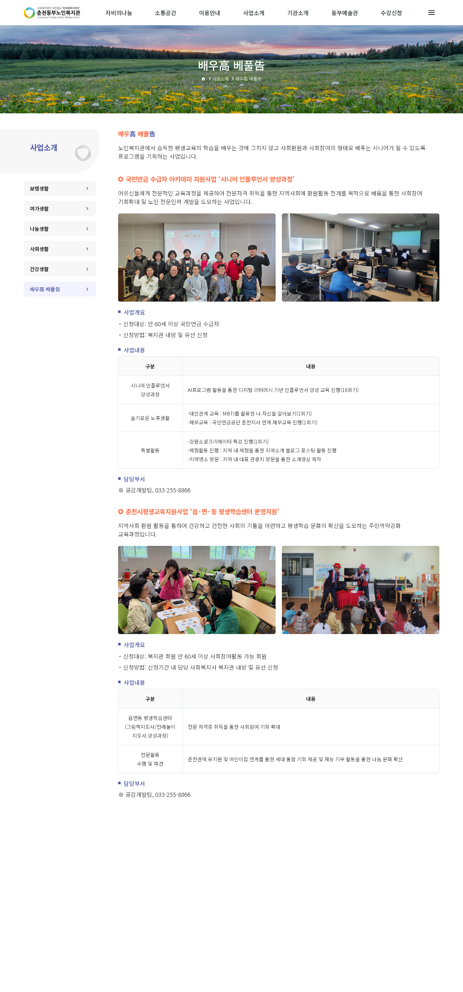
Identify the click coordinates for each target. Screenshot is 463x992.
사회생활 (39, 248)
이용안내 (209, 13)
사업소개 (254, 13)
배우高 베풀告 (45, 289)
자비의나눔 (119, 13)
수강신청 (391, 13)
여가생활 (39, 208)
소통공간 (165, 13)
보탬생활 (39, 188)
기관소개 (298, 13)
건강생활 (39, 269)
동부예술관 (344, 13)
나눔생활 (39, 228)
